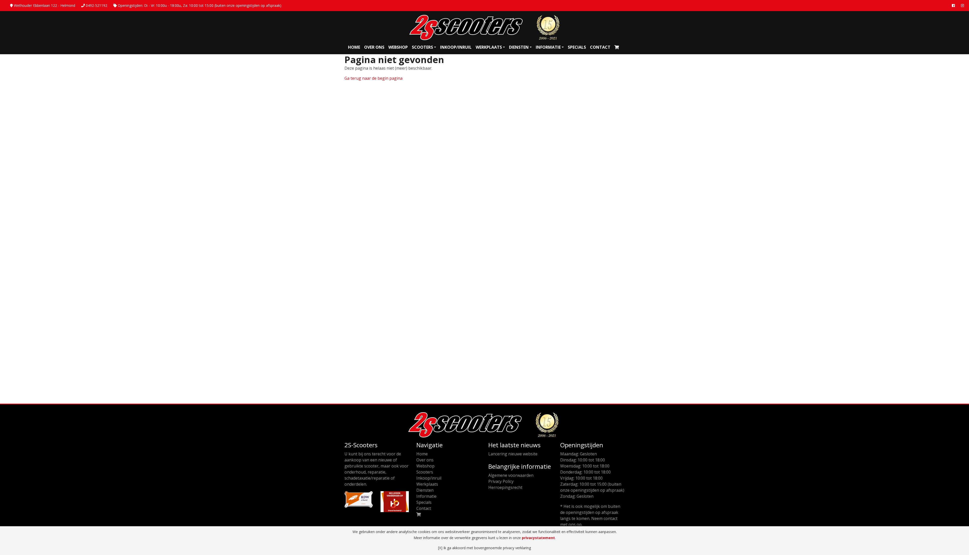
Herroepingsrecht (505, 487)
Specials (577, 47)
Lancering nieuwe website (512, 454)
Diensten (519, 47)
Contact (600, 47)
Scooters (422, 47)
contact (610, 518)
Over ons (374, 47)
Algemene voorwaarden (510, 475)
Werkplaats (489, 47)
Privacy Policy (501, 481)
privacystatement (538, 537)
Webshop (398, 47)
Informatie (548, 47)
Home (354, 47)
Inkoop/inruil (456, 47)
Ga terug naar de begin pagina (373, 78)
